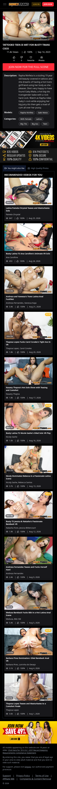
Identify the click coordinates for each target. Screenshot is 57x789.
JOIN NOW (48, 4)
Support (8, 775)
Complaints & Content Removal (35, 778)
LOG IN (36, 4)
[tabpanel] (28, 444)
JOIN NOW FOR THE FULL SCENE (28, 67)
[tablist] (28, 168)
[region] (28, 26)
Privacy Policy (24, 775)
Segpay (28, 766)
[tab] (14, 168)
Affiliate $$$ (10, 778)
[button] (28, 26)
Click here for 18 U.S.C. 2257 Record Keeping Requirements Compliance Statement (25, 751)
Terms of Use (43, 775)
